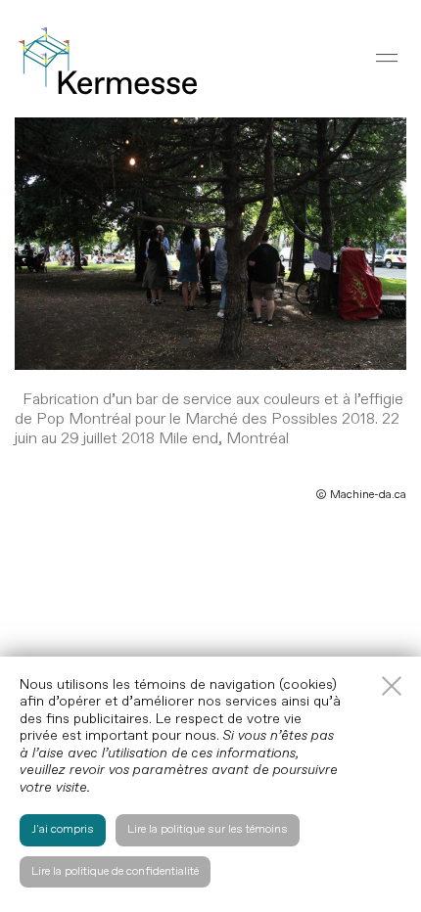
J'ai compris (62, 829)
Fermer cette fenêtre (391, 686)
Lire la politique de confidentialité (115, 871)
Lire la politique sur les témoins (207, 829)
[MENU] (386, 57)
